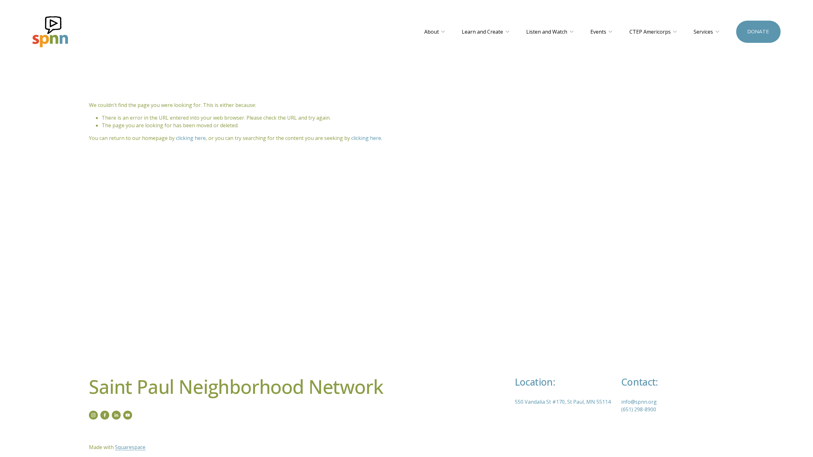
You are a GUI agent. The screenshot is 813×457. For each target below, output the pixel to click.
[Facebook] (104, 415)
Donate (758, 31)
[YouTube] (127, 415)
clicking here (191, 138)
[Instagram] (93, 415)
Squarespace (130, 447)
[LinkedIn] (116, 415)
